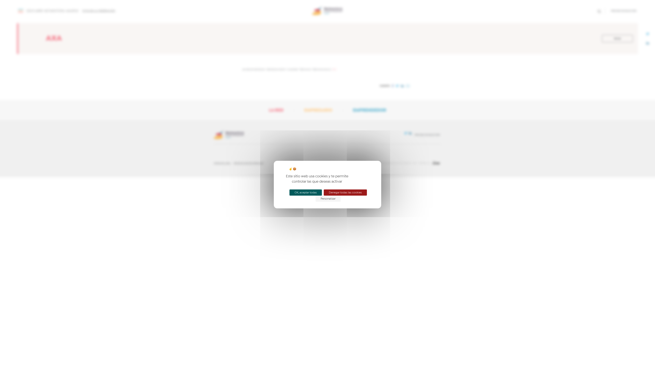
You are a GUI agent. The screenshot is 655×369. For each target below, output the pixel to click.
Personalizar (328, 198)
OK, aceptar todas (306, 192)
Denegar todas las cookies (345, 192)
